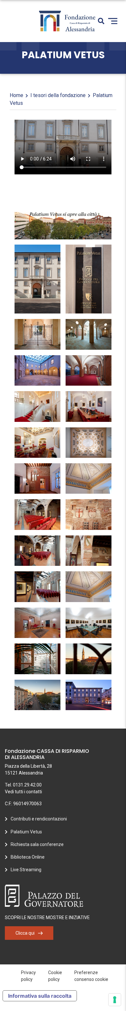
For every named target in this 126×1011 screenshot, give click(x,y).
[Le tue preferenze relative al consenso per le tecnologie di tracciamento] (115, 1000)
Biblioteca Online (28, 857)
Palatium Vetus (26, 831)
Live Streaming (26, 869)
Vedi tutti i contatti (23, 791)
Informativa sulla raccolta (39, 996)
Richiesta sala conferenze (37, 844)
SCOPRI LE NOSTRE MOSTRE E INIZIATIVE (47, 917)
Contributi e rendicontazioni (39, 818)
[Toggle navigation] (113, 21)
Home (16, 95)
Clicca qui (25, 933)
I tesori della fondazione (58, 95)
